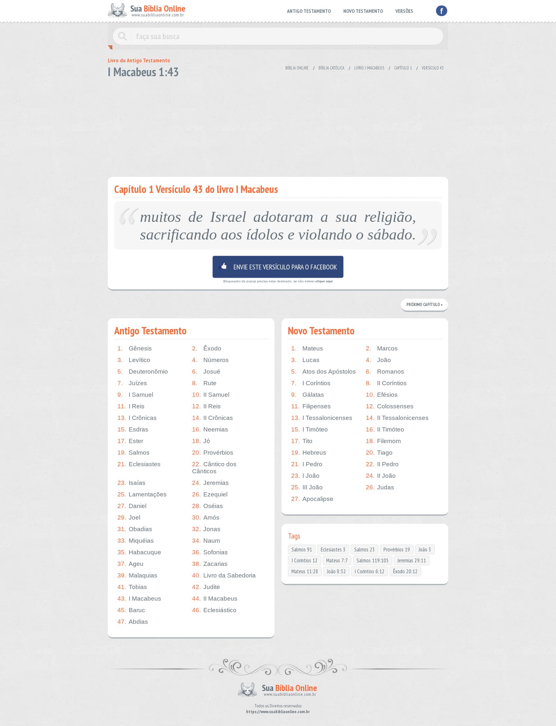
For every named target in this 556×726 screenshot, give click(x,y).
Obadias (134, 529)
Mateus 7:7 (337, 560)
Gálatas (307, 394)
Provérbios (212, 452)
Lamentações (142, 494)
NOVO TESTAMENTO (363, 11)
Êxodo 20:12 (405, 571)
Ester (130, 441)
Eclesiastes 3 (333, 549)
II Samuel (210, 394)
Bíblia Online (297, 68)
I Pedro (306, 464)
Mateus (307, 348)
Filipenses (311, 406)
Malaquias (137, 575)
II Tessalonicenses (397, 417)
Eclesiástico (214, 610)
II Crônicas (212, 417)
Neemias (210, 429)
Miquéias (135, 540)
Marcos (382, 348)
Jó (201, 441)
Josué (206, 371)
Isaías (131, 482)
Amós (205, 517)
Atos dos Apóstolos (323, 371)
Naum (206, 540)
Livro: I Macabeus (369, 68)
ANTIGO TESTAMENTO (309, 11)
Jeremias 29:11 (411, 560)
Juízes (132, 383)
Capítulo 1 (403, 68)
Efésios (382, 394)
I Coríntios (310, 383)
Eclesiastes (139, 464)
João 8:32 (336, 571)
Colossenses (389, 406)
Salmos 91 (302, 549)
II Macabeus (214, 598)
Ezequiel (209, 494)
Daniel (131, 506)
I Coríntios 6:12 (370, 571)
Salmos (133, 452)
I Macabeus (139, 598)
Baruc (131, 610)
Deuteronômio (142, 371)
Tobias (132, 587)
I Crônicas (137, 417)
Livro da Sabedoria (224, 575)
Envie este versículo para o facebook (278, 266)
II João (381, 475)
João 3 (425, 549)
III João (307, 487)
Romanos (385, 371)
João (378, 360)
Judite (206, 587)
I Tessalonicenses (321, 417)
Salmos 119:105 (373, 560)
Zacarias (209, 563)
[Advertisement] (278, 125)
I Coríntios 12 (305, 560)
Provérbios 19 (397, 549)
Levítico (133, 360)
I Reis (130, 406)
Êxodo (206, 348)
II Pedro (382, 464)
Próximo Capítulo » (424, 304)
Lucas (305, 360)
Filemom (383, 441)
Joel (128, 517)
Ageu (130, 563)
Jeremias (210, 482)
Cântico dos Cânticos (214, 468)
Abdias (132, 621)
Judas (380, 487)
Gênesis (134, 348)
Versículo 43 (433, 68)
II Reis (206, 406)
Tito (301, 441)
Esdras (132, 429)
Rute (204, 383)
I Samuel (135, 394)
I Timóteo (309, 429)
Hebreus (308, 452)
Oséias (207, 506)
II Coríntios (386, 383)
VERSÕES (404, 11)
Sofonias (210, 552)
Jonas (206, 529)
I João (305, 475)
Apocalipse (312, 498)
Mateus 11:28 (305, 571)
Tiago (379, 452)
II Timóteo (385, 429)
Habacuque (139, 552)
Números (210, 360)
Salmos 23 (364, 549)
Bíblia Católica (331, 68)
